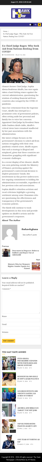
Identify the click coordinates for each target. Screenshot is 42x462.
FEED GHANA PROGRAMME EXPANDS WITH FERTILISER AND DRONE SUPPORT (27, 361)
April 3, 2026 (23, 428)
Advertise (39, 24)
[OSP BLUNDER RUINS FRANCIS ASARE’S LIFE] (9, 426)
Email (4, 324)
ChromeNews (20, 460)
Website (5, 332)
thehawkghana (9, 55)
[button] (35, 25)
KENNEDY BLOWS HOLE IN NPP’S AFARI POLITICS (28, 377)
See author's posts (30, 234)
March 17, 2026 (24, 444)
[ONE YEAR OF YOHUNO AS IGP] (9, 442)
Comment (6, 289)
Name (4, 316)
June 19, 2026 (23, 368)
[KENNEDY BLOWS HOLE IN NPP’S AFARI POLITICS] (9, 379)
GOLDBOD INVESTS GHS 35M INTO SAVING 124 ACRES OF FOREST (27, 393)
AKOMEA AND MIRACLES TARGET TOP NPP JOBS (28, 409)
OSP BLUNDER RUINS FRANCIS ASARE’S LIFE (27, 425)
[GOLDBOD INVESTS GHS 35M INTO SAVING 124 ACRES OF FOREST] (9, 395)
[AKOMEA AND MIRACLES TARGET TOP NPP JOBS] (9, 410)
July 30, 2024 (21, 55)
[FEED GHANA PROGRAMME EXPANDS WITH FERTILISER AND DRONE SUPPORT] (9, 363)
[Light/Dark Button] (31, 25)
